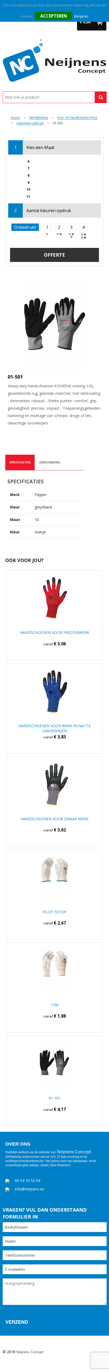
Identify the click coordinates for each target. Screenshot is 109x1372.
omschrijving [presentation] (49, 462)
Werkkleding (38, 118)
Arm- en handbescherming (77, 118)
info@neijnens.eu (29, 1188)
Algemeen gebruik (30, 123)
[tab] (20, 462)
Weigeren (81, 16)
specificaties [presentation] (20, 462)
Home (15, 118)
